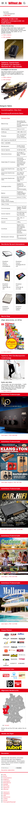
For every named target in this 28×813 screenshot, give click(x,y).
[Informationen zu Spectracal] (14, 659)
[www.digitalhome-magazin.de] (6, 678)
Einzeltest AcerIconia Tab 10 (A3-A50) (19, 286)
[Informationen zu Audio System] (13, 635)
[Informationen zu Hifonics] (22, 647)
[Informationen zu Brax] (6, 639)
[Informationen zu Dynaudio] (14, 638)
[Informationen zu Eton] (12, 642)
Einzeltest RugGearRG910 (18, 308)
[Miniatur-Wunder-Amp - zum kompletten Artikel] (14, 49)
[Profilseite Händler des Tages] (14, 743)
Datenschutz (6, 797)
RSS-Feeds (6, 786)
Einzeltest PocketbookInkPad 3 (5, 308)
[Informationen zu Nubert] (14, 655)
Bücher (5, 776)
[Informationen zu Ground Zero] (6, 647)
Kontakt (5, 800)
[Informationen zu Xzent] (13, 663)
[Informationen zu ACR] (6, 635)
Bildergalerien (7, 783)
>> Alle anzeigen (6, 37)
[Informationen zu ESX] (6, 643)
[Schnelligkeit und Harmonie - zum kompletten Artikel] (14, 92)
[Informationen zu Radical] (6, 660)
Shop (4, 774)
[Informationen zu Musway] (6, 655)
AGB (4, 795)
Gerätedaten (6, 781)
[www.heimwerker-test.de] (22, 678)
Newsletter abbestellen (8, 770)
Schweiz (6, 725)
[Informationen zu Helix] (14, 647)
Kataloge (5, 784)
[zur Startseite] (15, 3)
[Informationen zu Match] (12, 650)
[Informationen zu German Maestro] (20, 642)
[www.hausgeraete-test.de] (14, 678)
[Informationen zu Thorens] (22, 659)
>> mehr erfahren (6, 352)
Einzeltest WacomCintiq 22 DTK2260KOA (6, 264)
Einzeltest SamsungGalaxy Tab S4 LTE (6, 286)
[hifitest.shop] (18, 687)
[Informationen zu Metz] (20, 651)
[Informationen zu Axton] (20, 634)
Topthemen (6, 787)
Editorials (5, 789)
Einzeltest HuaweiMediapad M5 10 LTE (20, 264)
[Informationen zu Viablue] (6, 664)
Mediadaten (6, 794)
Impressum (6, 792)
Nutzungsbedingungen (9, 802)
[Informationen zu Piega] (22, 655)
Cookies (5, 798)
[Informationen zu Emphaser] (22, 639)
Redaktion (6, 779)
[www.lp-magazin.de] (10, 687)
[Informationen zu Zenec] (21, 663)
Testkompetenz (7, 778)
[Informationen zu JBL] (6, 651)
